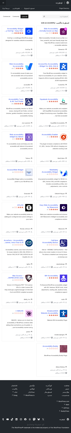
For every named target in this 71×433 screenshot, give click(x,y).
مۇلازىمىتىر (66, 392)
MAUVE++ (19, 311)
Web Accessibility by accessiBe (16, 65)
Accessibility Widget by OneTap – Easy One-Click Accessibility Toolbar (14, 30)
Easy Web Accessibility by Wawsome (49, 206)
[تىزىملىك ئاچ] (3, 3)
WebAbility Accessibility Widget (50, 171)
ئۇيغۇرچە (62, 419)
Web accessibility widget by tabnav (16, 136)
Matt (66, 405)
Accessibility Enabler (50, 135)
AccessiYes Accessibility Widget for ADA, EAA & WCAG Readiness (48, 65)
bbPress (65, 408)
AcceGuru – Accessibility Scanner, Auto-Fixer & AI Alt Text (13, 241)
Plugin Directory (64, 8)
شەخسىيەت (65, 395)
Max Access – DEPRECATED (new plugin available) (15, 277)
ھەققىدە (66, 385)
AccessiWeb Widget (15, 170)
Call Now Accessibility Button (50, 241)
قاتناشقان (14, 385)
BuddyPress (64, 411)
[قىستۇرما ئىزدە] (44, 16)
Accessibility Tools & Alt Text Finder (16, 100)
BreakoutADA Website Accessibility (49, 312)
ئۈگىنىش (32, 385)
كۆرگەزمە (49, 385)
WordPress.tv (29, 395)
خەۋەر (67, 389)
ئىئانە (14, 392)
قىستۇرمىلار (48, 392)
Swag (14, 395)
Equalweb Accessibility (49, 99)
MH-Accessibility (51, 276)
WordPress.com (63, 401)
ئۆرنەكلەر (49, 389)
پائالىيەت (14, 389)
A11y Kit (20, 205)
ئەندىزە (50, 395)
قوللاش (32, 389)
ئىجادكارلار (31, 392)
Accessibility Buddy (50, 346)
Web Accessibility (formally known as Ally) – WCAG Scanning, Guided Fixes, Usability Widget (48, 30)
